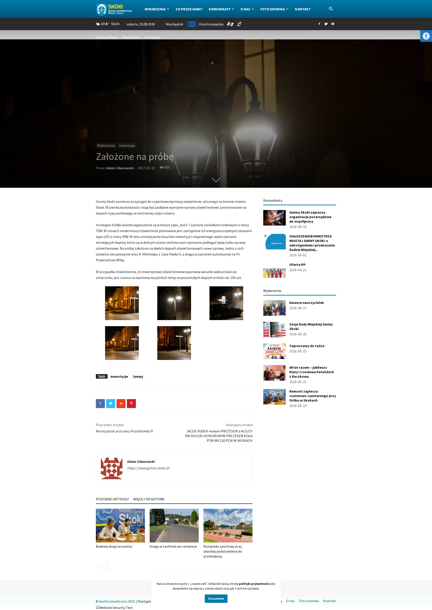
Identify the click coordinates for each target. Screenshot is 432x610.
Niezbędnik (174, 24)
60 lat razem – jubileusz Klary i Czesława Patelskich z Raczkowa (311, 372)
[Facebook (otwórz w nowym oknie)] (319, 24)
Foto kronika (272, 9)
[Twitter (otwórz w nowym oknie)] (326, 24)
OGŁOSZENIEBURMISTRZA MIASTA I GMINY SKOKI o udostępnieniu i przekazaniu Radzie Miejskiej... (312, 243)
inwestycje (127, 145)
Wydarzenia (155, 9)
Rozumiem (216, 598)
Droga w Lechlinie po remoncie (173, 546)
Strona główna (107, 37)
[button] (426, 36)
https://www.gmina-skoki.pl (148, 468)
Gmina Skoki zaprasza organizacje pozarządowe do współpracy (310, 217)
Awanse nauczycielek (306, 302)
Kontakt (303, 9)
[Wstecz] (98, 566)
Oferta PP (297, 264)
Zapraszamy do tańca (306, 345)
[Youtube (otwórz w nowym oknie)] (332, 24)
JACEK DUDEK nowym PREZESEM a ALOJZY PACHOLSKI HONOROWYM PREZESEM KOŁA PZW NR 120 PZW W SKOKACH (218, 436)
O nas (245, 9)
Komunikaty (219, 9)
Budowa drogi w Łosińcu (114, 546)
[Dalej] (106, 566)
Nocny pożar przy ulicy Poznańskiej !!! (124, 431)
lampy (138, 376)
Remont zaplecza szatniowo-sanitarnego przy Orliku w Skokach (312, 395)
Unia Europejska (211, 24)
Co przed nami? (189, 9)
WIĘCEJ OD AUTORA (148, 499)
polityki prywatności (254, 584)
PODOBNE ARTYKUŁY (112, 499)
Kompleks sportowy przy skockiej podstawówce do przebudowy (222, 551)
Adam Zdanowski (120, 168)
